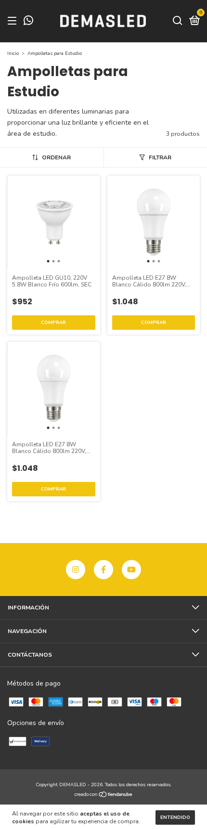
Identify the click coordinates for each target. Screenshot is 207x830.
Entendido (175, 817)
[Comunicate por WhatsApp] (28, 22)
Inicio (13, 53)
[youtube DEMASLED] (131, 569)
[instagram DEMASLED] (75, 569)
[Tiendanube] (104, 795)
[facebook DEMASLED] (103, 569)
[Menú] (13, 21)
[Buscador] (177, 21)
